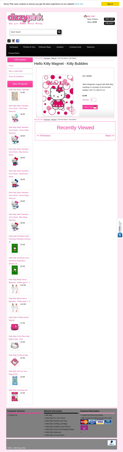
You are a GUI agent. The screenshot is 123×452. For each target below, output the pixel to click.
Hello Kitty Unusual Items (54, 435)
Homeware (14, 47)
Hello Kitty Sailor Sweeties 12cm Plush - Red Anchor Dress (18, 173)
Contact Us (13, 415)
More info (79, 4)
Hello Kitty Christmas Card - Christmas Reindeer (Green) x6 (19, 239)
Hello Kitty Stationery (53, 432)
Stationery (91, 47)
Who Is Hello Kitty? (16, 71)
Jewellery (60, 47)
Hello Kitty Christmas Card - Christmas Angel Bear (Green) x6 (19, 260)
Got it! (110, 3)
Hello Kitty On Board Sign (18, 355)
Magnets (54, 58)
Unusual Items (13, 53)
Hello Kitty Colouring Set (18, 390)
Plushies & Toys (29, 47)
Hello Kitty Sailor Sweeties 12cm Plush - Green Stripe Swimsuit (19, 195)
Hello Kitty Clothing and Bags (56, 424)
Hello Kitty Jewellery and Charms (57, 426)
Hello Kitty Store (38, 58)
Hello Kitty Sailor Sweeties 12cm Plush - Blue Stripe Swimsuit (18, 217)
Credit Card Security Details (92, 415)
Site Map (48, 415)
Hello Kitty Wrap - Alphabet (19, 89)
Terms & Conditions (16, 76)
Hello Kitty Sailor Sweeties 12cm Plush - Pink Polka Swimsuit (18, 108)
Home (11, 66)
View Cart (109, 19)
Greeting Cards (75, 47)
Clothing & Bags (45, 47)
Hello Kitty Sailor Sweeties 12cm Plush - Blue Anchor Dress (18, 152)
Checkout (109, 23)
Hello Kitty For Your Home (55, 418)
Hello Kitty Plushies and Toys (56, 421)
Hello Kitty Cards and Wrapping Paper (59, 429)
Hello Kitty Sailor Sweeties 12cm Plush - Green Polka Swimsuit (19, 130)
